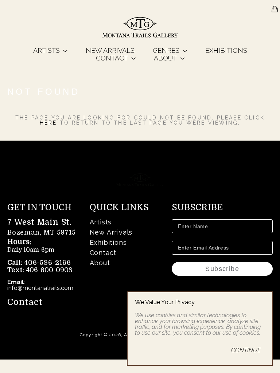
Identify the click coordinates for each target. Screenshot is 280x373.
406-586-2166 (47, 262)
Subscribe (222, 268)
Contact (25, 302)
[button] (50, 50)
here (48, 123)
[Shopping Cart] (275, 9)
